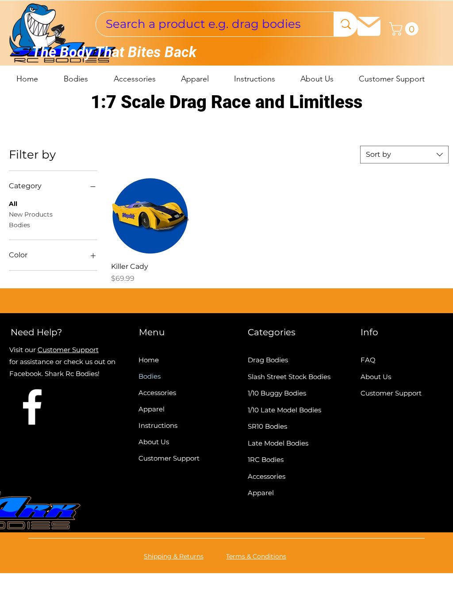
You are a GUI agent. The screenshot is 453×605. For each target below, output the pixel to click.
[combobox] (404, 154)
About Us (153, 442)
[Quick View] (150, 216)
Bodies (19, 225)
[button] (405, 28)
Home (148, 360)
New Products (31, 214)
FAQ (368, 360)
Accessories (157, 392)
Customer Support (68, 349)
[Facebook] (337, 25)
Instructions (157, 425)
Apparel (151, 409)
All (13, 204)
